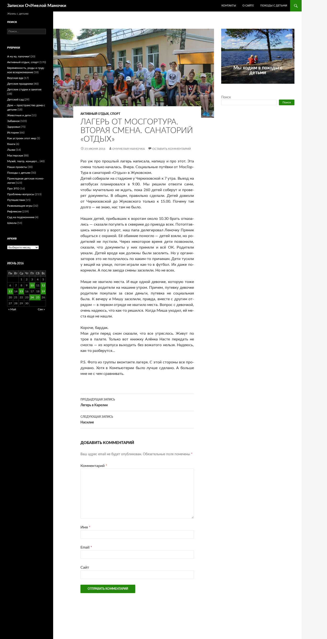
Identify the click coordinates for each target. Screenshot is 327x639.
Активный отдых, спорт (100, 113)
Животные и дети (19, 115)
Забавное (13, 121)
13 (10, 291)
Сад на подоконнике (20, 217)
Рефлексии (14, 211)
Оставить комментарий (171, 148)
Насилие (96, 419)
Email (86, 547)
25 (37, 297)
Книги (11, 144)
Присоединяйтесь (268, 86)
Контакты (228, 5)
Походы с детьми (273, 5)
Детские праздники (20, 83)
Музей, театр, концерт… (23, 161)
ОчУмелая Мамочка (128, 148)
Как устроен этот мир (21, 138)
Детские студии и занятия (24, 89)
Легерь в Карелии (97, 402)
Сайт (84, 567)
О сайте (248, 5)
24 (32, 297)
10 (32, 285)
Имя (85, 527)
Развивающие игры (20, 205)
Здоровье (13, 126)
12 (43, 285)
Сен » (41, 309)
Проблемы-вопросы (20, 194)
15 (21, 291)
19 (43, 291)
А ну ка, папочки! (18, 56)
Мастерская (15, 155)
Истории (13, 132)
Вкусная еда (15, 78)
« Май (12, 309)
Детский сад (15, 99)
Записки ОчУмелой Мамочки (36, 6)
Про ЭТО (13, 188)
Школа (12, 223)
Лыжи (11, 149)
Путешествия (16, 200)
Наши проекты (17, 167)
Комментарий (93, 466)
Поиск (226, 97)
